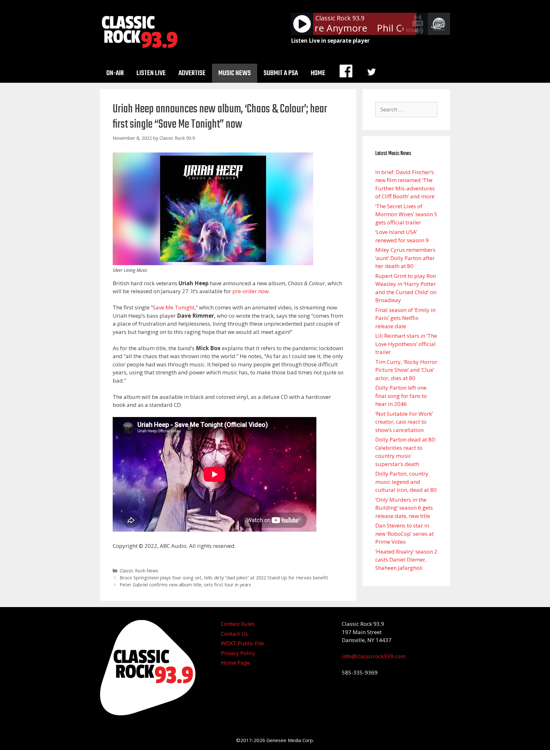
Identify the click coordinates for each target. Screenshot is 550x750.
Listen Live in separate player (330, 40)
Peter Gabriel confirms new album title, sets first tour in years (185, 585)
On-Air (115, 73)
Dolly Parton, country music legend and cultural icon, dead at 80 (406, 481)
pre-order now (250, 291)
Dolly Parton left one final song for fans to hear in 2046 (401, 395)
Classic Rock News (139, 571)
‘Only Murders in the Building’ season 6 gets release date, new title (404, 508)
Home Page (235, 662)
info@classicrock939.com (373, 656)
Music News (234, 73)
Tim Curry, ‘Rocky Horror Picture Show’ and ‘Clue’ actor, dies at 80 (406, 370)
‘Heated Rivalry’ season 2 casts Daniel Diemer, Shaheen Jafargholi (406, 559)
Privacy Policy (238, 653)
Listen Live (151, 73)
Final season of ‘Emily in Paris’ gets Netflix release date (405, 318)
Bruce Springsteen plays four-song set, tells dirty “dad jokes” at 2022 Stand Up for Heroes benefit (224, 578)
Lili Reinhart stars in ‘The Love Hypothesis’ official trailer (406, 344)
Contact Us (234, 633)
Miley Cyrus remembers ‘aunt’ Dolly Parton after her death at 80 (405, 258)
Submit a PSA (281, 73)
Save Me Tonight (173, 307)
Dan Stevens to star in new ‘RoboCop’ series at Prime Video (404, 533)
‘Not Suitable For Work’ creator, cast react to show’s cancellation (404, 422)
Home (318, 73)
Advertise (192, 73)
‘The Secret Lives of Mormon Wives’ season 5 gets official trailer (406, 214)
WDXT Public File (242, 643)
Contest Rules (238, 623)
